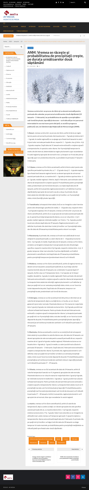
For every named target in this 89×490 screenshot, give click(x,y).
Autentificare (10, 129)
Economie (9, 78)
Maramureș (33, 442)
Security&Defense (8, 4)
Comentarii (10, 138)
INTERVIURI (26, 2)
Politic (8, 102)
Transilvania (61, 442)
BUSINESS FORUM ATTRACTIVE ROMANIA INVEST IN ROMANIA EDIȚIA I (13, 59)
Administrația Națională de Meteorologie (41, 439)
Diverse (8, 74)
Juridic (8, 94)
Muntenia (43, 442)
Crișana (66, 439)
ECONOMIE (12, 2)
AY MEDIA (8, 17)
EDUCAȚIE (18, 4)
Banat (58, 439)
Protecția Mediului (11, 106)
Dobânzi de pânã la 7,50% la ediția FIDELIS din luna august (33, 35)
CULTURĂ (30, 4)
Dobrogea (74, 439)
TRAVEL (24, 4)
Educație (8, 82)
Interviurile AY (10, 90)
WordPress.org (10, 143)
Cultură (30, 48)
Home (84, 487)
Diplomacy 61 (10, 70)
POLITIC (5, 2)
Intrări (9, 134)
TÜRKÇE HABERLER (20, 6)
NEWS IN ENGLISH (8, 6)
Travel (8, 114)
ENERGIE (19, 2)
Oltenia (52, 442)
